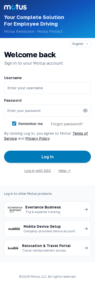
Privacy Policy (37, 138)
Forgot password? (67, 124)
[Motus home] (15, 7)
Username (13, 78)
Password (13, 100)
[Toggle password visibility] (85, 110)
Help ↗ (64, 170)
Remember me (30, 123)
